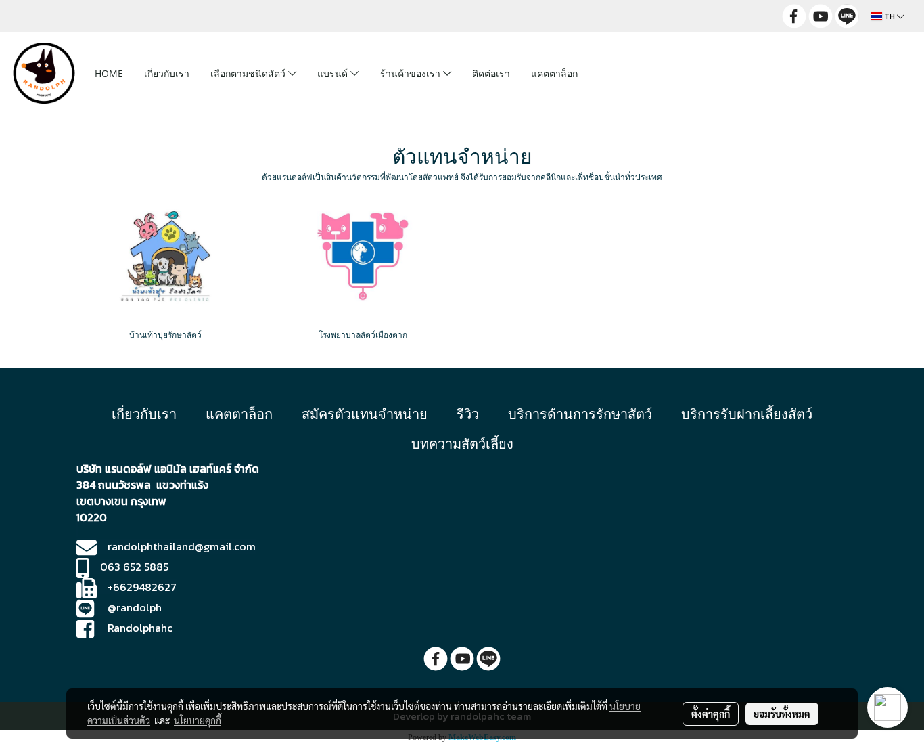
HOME (109, 73)
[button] (609, 73)
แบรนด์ (333, 73)
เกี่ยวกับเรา (166, 73)
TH (889, 16)
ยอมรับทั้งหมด (782, 713)
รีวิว (468, 414)
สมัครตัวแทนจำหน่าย (365, 414)
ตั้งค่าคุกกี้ (710, 713)
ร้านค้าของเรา (411, 73)
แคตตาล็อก (554, 73)
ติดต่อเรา (491, 73)
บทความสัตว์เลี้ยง (462, 444)
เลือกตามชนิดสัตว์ (249, 73)
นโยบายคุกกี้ (197, 720)
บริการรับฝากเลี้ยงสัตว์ (746, 414)
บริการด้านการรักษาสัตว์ (580, 414)
